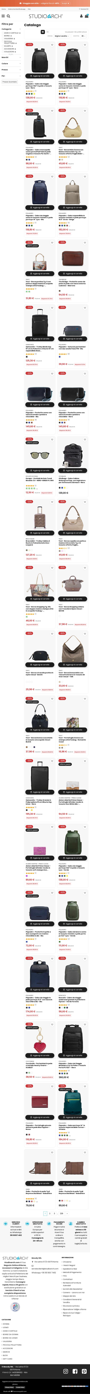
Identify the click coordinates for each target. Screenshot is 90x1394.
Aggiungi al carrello (41, 76)
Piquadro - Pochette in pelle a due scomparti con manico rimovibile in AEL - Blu (38, 934)
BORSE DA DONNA (10, 1334)
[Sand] (60, 160)
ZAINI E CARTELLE (10, 1331)
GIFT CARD (7, 1359)
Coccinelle (30, 1061)
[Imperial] (60, 748)
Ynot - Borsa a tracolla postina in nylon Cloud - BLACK (39, 674)
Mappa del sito (69, 1296)
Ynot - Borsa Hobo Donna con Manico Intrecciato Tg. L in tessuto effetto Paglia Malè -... (71, 152)
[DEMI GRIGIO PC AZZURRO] (29, 488)
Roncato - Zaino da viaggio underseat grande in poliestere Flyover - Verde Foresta (72, 1000)
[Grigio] (67, 1073)
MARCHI (6, 1352)
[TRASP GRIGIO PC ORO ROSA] (27, 488)
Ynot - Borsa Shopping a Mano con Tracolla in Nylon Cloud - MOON (71, 609)
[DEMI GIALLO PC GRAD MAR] (32, 488)
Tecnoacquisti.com (20, 1391)
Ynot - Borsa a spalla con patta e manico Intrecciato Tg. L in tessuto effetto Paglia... (72, 543)
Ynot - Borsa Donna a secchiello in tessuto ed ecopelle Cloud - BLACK (39, 740)
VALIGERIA (7, 1341)
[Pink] (62, 551)
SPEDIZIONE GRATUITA (37, 1223)
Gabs (28, 1189)
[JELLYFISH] (29, 1073)
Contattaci (67, 1279)
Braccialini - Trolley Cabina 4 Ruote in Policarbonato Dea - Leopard (38, 543)
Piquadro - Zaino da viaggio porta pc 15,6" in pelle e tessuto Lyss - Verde (72, 868)
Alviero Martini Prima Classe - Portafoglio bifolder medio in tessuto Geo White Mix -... (71, 802)
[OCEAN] (34, 747)
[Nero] (27, 94)
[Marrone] (60, 291)
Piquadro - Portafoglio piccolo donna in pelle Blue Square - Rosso (38, 1127)
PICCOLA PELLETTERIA (12, 1345)
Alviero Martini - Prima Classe (70, 798)
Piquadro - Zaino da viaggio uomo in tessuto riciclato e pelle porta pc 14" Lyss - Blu (39, 217)
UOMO (6, 1327)
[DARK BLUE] (29, 810)
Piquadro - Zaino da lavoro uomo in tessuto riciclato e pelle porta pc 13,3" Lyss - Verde (72, 934)
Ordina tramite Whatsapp (17, 9)
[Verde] (32, 94)
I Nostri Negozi (69, 1265)
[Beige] (62, 160)
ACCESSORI (8, 1348)
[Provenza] (65, 1201)
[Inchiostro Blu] (29, 1201)
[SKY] (65, 551)
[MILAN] (29, 292)
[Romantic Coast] (62, 748)
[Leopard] (27, 550)
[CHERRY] (67, 488)
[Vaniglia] (29, 550)
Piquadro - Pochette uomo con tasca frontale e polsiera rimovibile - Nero (72, 415)
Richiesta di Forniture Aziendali (72, 1284)
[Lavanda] (62, 1008)
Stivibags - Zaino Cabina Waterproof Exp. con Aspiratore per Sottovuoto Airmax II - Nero (72, 480)
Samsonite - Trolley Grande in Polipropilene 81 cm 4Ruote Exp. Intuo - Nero (39, 802)
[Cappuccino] (34, 1201)
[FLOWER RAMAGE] (32, 550)
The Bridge (62, 279)
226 (61, 1213)
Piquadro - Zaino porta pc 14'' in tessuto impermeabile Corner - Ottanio (72, 1127)
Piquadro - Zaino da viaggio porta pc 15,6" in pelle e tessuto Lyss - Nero (39, 86)
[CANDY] (32, 747)
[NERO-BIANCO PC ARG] (34, 488)
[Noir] (27, 1073)
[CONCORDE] (65, 748)
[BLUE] (32, 682)
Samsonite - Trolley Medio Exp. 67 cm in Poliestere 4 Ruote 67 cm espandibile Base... (40, 349)
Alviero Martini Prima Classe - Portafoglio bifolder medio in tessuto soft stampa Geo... (38, 868)
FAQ (29, 9)
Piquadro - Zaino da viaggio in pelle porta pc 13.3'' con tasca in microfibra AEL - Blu (39, 1000)
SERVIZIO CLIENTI (16, 1223)
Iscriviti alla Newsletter (72, 1289)
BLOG (5, 1355)
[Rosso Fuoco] (32, 1201)
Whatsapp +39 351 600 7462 (44, 1272)
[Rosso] (67, 225)
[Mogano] (32, 423)
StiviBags (62, 476)
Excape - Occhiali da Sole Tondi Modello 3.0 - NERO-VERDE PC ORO (40, 479)
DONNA (6, 1324)
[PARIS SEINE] (27, 292)
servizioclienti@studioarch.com (45, 1268)
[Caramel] (27, 747)
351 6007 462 (16, 1235)
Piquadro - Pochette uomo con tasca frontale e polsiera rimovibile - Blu (39, 415)
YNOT (60, 147)
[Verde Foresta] (65, 1008)
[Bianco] (60, 809)
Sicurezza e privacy (71, 1306)
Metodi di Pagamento (72, 1272)
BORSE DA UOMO (10, 1338)
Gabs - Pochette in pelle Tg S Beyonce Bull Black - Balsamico (39, 1192)
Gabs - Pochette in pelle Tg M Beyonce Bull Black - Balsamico (72, 1192)
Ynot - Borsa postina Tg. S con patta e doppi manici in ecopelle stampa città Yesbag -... (39, 284)
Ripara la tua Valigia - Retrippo (72, 1314)
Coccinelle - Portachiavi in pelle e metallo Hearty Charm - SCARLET (39, 1065)
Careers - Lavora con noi (73, 1292)
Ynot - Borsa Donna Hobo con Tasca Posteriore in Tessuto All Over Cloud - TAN (72, 675)
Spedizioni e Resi (70, 1269)
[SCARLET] (32, 1073)
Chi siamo (67, 1262)
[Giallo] (34, 94)
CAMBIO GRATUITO (81, 1223)
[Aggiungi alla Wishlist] (52, 45)
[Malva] (27, 876)
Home (4, 9)
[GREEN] (29, 682)
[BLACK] (27, 682)
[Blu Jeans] (29, 876)
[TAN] (62, 682)
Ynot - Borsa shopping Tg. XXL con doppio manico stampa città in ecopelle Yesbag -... (39, 609)
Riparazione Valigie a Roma (74, 1309)
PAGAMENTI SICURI (59, 1223)
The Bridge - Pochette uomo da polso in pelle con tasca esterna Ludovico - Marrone (72, 284)
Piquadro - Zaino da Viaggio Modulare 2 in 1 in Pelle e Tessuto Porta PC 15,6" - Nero (72, 1065)
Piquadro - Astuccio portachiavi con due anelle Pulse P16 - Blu (72, 348)
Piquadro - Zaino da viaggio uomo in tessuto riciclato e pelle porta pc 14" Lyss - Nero (72, 86)
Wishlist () (84, 9)
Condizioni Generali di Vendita (72, 1301)
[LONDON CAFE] (27, 617)
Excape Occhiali (32, 476)
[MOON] (60, 616)
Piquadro (29, 82)
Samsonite (30, 344)
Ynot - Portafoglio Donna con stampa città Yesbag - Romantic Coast (72, 740)
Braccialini (30, 539)
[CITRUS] (32, 810)
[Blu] (29, 94)
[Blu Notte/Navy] (67, 1008)
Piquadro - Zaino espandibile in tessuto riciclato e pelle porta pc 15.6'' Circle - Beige (72, 217)
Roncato (62, 995)
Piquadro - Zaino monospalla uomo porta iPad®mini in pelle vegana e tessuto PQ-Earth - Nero (38, 153)
